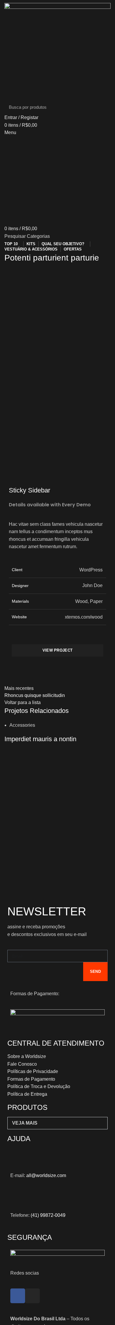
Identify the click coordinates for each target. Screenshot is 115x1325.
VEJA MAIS (24, 1122)
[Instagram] (32, 1295)
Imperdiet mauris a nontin (40, 739)
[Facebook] (17, 1295)
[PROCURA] (102, 107)
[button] (57, 1123)
